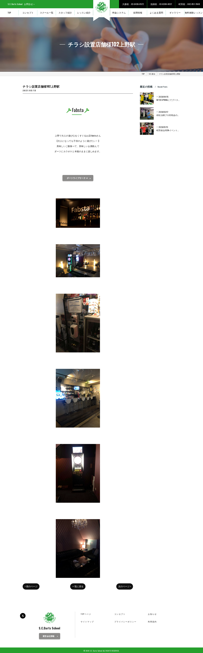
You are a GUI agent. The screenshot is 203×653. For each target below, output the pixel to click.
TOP (9, 12)
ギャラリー (175, 12)
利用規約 (152, 621)
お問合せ (28, 4)
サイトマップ (87, 621)
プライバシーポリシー (125, 621)
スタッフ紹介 (65, 12)
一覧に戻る (77, 586)
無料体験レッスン (194, 12)
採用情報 (137, 12)
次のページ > (124, 586)
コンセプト (28, 12)
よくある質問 (156, 12)
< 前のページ (31, 586)
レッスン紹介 (84, 12)
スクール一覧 (46, 12)
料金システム (119, 12)
